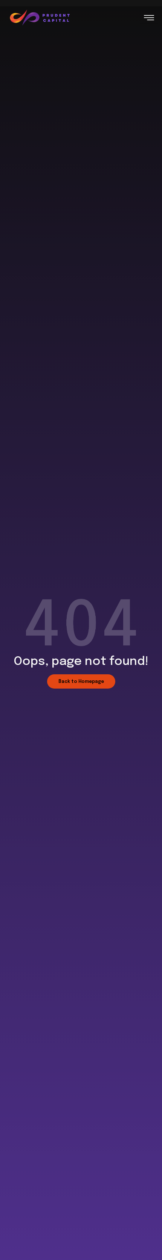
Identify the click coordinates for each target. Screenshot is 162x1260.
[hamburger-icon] (149, 18)
